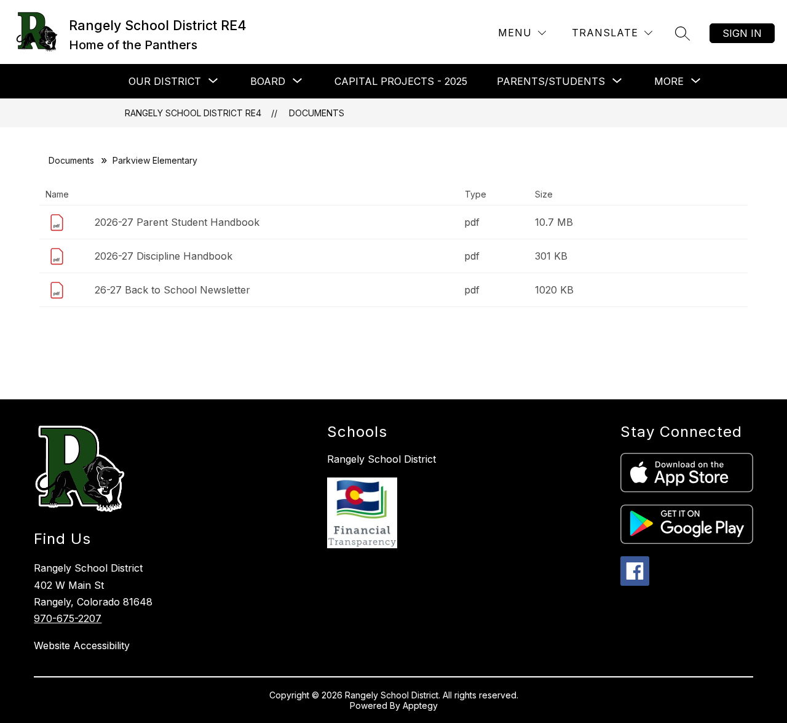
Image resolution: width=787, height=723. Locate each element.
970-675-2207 (67, 618)
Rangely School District (381, 459)
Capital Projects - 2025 (400, 81)
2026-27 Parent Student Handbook (177, 222)
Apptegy (420, 705)
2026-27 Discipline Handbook (163, 256)
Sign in (742, 33)
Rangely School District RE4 (193, 113)
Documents (316, 113)
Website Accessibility (82, 645)
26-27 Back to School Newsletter (172, 290)
